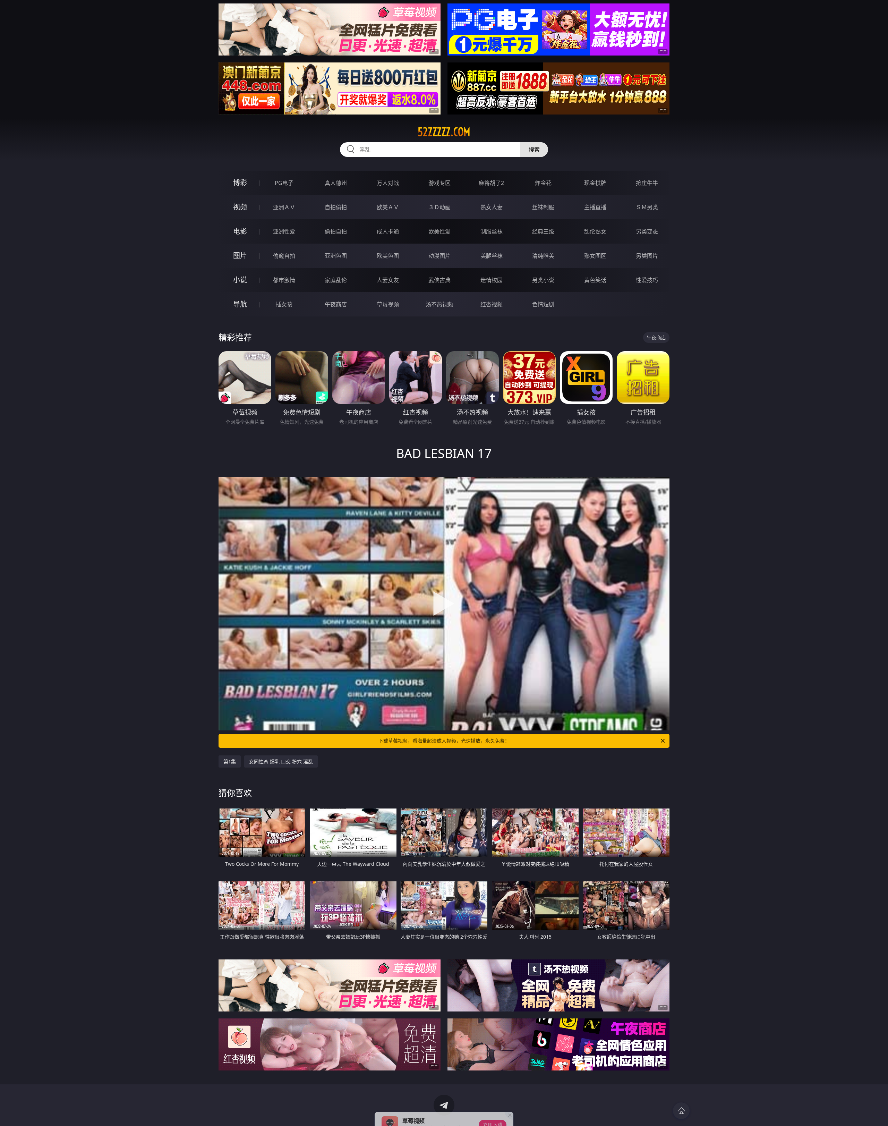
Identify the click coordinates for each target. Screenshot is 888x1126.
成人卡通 (388, 231)
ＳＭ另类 (647, 207)
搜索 (534, 149)
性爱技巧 (647, 280)
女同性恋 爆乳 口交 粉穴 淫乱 (281, 761)
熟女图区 (595, 256)
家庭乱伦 (336, 280)
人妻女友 (388, 280)
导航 (240, 304)
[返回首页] (681, 1110)
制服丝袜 (491, 231)
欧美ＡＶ (388, 207)
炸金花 (543, 183)
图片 (240, 255)
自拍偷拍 (336, 207)
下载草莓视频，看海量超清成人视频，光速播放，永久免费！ (444, 740)
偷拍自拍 (336, 231)
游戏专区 (439, 183)
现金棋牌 (595, 183)
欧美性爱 (439, 231)
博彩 (240, 182)
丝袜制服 (543, 207)
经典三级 (543, 231)
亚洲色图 (336, 256)
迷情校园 (491, 280)
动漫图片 (439, 256)
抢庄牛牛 (647, 183)
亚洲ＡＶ (284, 207)
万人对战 (388, 183)
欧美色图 (388, 256)
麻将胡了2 (491, 183)
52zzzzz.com (444, 132)
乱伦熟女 (595, 231)
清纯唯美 (543, 256)
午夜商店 (336, 304)
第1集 (229, 761)
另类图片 (647, 256)
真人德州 (336, 183)
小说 (240, 280)
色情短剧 (543, 304)
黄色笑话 (595, 280)
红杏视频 (491, 304)
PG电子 (284, 183)
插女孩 (284, 304)
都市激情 (284, 280)
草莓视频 (388, 304)
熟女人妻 (491, 207)
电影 (240, 231)
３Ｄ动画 (439, 207)
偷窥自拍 (284, 256)
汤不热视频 (439, 304)
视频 (240, 207)
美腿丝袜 (491, 256)
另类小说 (543, 280)
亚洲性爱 (284, 231)
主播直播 (595, 207)
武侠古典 (439, 280)
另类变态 (647, 231)
